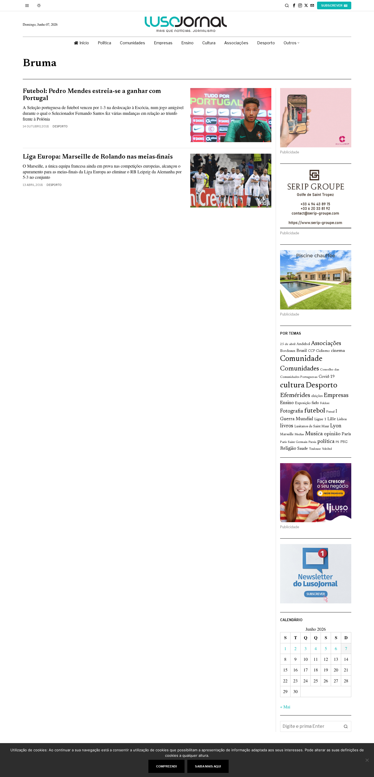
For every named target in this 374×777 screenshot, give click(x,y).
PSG (343, 442)
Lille (331, 419)
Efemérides (295, 395)
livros (286, 426)
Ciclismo (323, 351)
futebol (314, 411)
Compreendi (166, 766)
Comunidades (299, 369)
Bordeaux (287, 351)
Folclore (325, 403)
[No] (367, 760)
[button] (345, 726)
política (326, 441)
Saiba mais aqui (208, 766)
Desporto (60, 126)
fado (315, 403)
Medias (299, 434)
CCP (311, 351)
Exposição (302, 403)
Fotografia (291, 411)
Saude (302, 449)
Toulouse (315, 449)
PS (337, 442)
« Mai (285, 706)
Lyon (335, 426)
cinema (338, 351)
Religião (288, 448)
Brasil (302, 351)
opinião (332, 434)
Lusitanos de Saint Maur (311, 426)
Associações (326, 344)
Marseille (287, 434)
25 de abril (287, 344)
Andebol (303, 344)
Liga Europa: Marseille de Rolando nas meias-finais (98, 157)
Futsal (330, 411)
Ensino (287, 403)
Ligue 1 (320, 419)
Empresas (336, 396)
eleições (317, 396)
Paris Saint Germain (293, 442)
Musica (314, 434)
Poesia (312, 442)
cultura (292, 385)
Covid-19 (327, 377)
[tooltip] (294, 5)
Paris (346, 434)
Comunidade (301, 359)
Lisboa (342, 419)
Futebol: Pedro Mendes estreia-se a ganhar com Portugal (92, 94)
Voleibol (327, 449)
